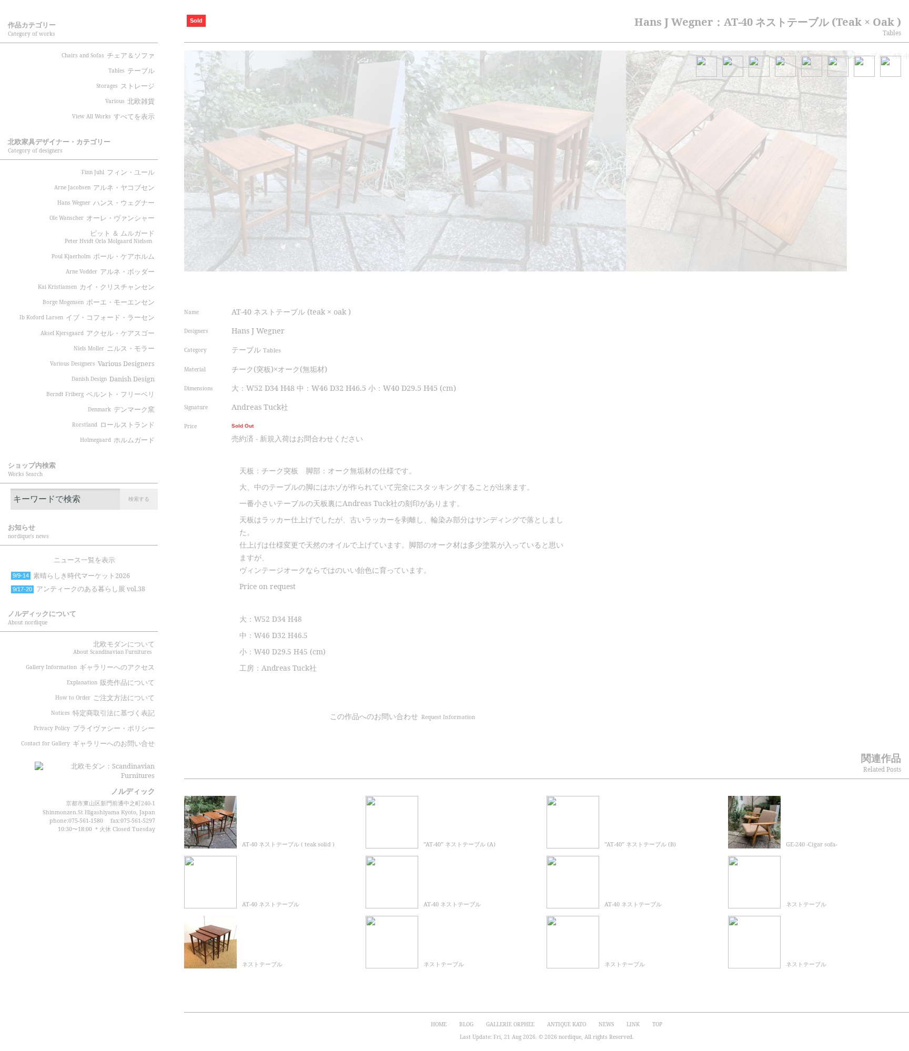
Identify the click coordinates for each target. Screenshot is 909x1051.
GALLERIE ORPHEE (510, 1024)
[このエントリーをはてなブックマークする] (548, 286)
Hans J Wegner (258, 331)
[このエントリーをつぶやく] (488, 286)
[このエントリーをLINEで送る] (567, 286)
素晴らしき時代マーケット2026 (71, 575)
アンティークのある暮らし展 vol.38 (79, 588)
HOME (439, 1024)
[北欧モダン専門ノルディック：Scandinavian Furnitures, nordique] (95, 767)
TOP (657, 1024)
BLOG (466, 1024)
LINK (633, 1024)
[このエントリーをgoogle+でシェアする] (528, 286)
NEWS (606, 1024)
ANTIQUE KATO (566, 1024)
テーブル (256, 350)
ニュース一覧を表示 (84, 559)
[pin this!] (468, 286)
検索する (138, 498)
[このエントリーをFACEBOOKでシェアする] (508, 286)
